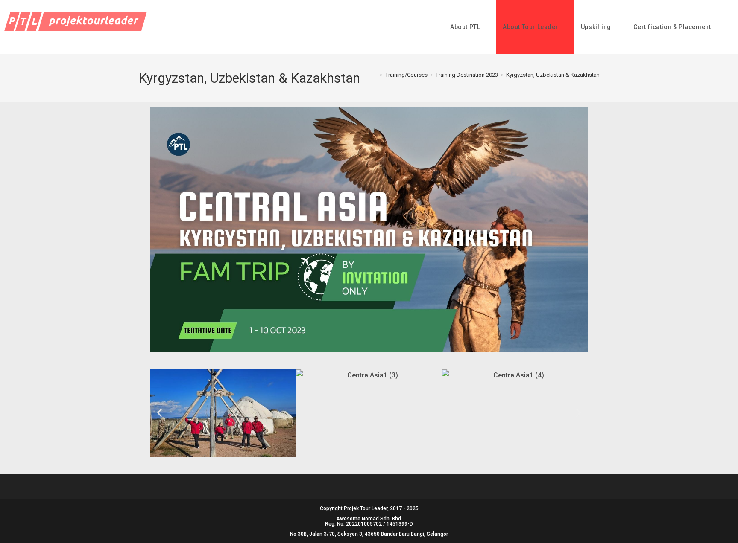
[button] (159, 413)
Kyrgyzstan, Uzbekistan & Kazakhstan (553, 75)
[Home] (375, 75)
